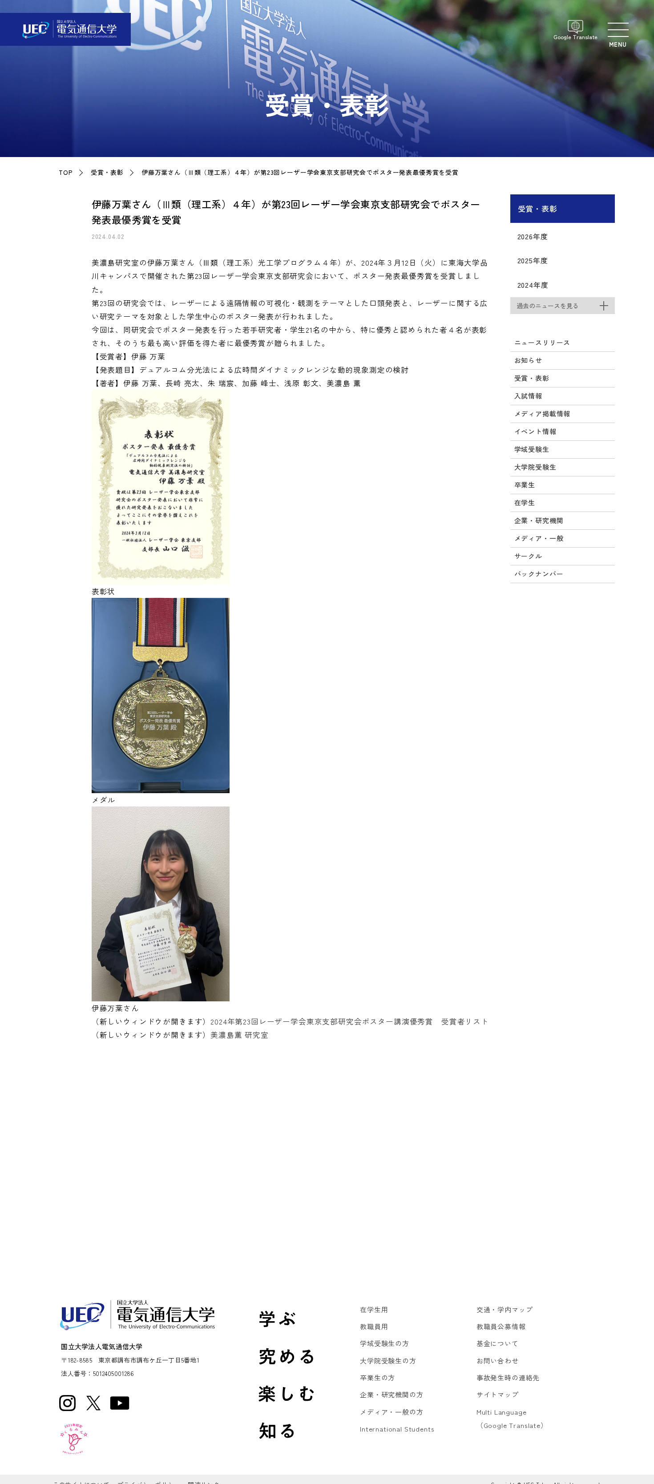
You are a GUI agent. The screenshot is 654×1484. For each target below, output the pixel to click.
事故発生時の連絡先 (508, 1377)
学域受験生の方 (384, 1343)
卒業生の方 (377, 1377)
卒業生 (525, 484)
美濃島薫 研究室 (239, 1034)
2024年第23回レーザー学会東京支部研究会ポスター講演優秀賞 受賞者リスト (349, 1021)
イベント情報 (535, 431)
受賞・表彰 (107, 172)
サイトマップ (497, 1394)
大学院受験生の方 (388, 1360)
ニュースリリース (542, 342)
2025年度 (532, 260)
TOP (66, 172)
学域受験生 (531, 449)
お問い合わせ (497, 1360)
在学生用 (374, 1309)
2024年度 (533, 284)
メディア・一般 (539, 538)
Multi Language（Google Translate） (512, 1418)
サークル (528, 556)
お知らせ (528, 360)
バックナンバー (539, 573)
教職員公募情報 (501, 1326)
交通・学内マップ (504, 1309)
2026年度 (532, 236)
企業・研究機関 (539, 520)
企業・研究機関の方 (392, 1394)
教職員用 (374, 1326)
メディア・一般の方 (392, 1411)
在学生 (525, 502)
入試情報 (528, 395)
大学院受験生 (535, 467)
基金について (497, 1343)
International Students (397, 1428)
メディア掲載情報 (542, 413)
